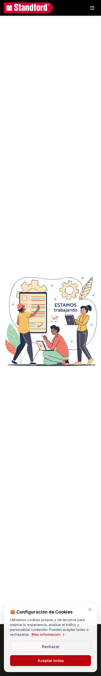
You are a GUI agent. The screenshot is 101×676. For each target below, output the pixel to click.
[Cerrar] (90, 609)
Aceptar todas (51, 660)
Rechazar (50, 646)
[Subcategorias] (92, 8)
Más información (46, 634)
